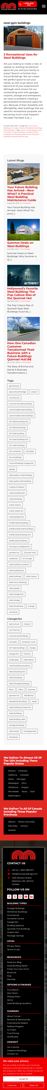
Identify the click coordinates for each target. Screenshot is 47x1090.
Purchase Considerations (19, 547)
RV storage (27, 558)
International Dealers (17, 1023)
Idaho (11, 779)
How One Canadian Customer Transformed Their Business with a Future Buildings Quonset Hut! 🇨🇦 (21, 351)
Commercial (14, 630)
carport (23, 130)
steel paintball (16, 136)
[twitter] (15, 897)
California (12, 775)
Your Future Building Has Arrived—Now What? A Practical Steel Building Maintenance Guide (22, 193)
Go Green (11, 1030)
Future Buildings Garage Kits (21, 463)
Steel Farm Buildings (18, 582)
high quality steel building (20, 481)
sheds (34, 701)
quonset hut (14, 552)
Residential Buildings (34, 128)
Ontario (24, 826)
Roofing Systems (15, 925)
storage (25, 136)
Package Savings (15, 936)
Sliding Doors (13, 996)
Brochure (11, 972)
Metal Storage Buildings (19, 683)
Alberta (11, 822)
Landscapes (14, 660)
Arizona (11, 771)
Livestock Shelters (16, 487)
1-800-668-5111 (27, 870)
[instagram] (20, 897)
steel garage (14, 588)
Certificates (12, 1037)
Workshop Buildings (17, 912)
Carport (27, 624)
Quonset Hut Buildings (18, 929)
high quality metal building (20, 475)
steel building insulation (19, 564)
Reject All (34, 1085)
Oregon (25, 787)
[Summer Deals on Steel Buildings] (23, 230)
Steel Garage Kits (16, 594)
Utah (32, 791)
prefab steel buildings (18, 541)
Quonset (31, 689)
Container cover (28, 642)
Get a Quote (13, 1047)
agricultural (14, 386)
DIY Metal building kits (18, 421)
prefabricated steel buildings (21, 529)
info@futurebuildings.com (25, 874)
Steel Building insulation (19, 1003)
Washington (14, 796)
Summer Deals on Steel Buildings (20, 244)
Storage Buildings (16, 725)
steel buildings (15, 576)
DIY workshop (15, 451)
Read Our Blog (14, 962)
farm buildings (15, 457)
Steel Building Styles (17, 966)
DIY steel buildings (17, 445)
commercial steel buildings (20, 404)
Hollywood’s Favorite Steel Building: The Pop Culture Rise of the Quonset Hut (22, 293)
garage (12, 469)
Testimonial (14, 731)
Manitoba (12, 826)
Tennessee (13, 791)
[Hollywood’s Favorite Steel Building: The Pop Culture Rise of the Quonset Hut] (23, 275)
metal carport (15, 505)
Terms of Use (13, 949)
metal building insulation (19, 666)
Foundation (13, 990)
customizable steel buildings (21, 416)
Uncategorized (30, 731)
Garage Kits (14, 654)
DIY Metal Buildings (17, 427)
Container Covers (15, 918)
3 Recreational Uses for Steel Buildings (20, 56)
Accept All (23, 1079)
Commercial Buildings (18, 636)
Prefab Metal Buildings (18, 523)
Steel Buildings (9, 130)
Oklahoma (13, 787)
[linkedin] (31, 897)
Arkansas (22, 771)
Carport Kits (13, 932)
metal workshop (19, 132)
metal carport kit (16, 511)
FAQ (9, 976)
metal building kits (17, 493)
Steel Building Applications (21, 134)
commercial (14, 398)
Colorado (24, 775)
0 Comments (26, 203)
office (20, 689)
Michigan (21, 779)
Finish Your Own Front (18, 969)
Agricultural (14, 624)
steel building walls (17, 719)
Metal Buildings (15, 678)
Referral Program (15, 1026)
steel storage (14, 600)
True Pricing (13, 1033)
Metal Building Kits (17, 672)
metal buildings (15, 499)
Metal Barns (29, 660)
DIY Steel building (16, 433)
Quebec (12, 830)
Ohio (24, 783)
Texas (24, 791)
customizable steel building (20, 410)
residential (13, 558)
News (11, 689)
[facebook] (9, 897)
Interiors (22, 128)
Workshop (13, 737)
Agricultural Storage (17, 392)
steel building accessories (20, 707)
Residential (28, 695)
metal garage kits (16, 517)
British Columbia (26, 822)
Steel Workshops (16, 606)
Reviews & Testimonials (18, 1019)
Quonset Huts (30, 552)
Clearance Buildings (17, 1050)
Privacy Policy (13, 946)
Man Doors (12, 993)
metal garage (32, 130)
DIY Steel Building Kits (18, 439)
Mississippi (13, 783)
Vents (10, 1000)
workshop (13, 612)
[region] (23, 1073)
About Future (13, 1016)
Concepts (14, 128)
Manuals (11, 979)
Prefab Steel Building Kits (20, 535)
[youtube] (26, 897)
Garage (33, 648)
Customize (12, 1085)
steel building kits (16, 570)
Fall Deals (30, 451)
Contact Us (12, 1054)
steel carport (31, 576)
